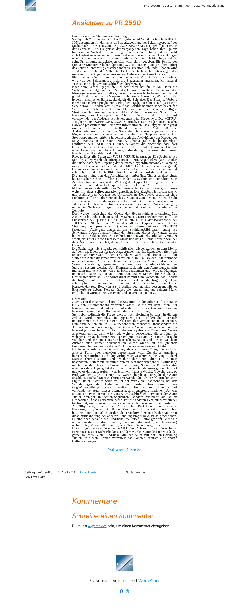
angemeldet (97, 526)
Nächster (134, 449)
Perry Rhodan (88, 472)
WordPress (149, 581)
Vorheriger (116, 449)
